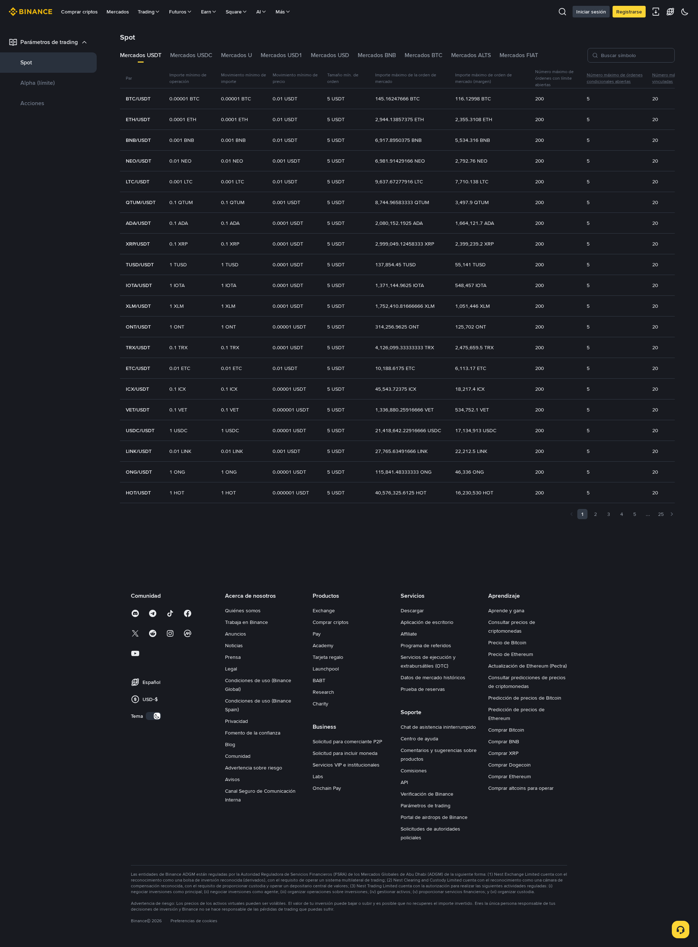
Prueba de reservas (423, 689)
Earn (206, 11)
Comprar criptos (79, 11)
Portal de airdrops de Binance (434, 817)
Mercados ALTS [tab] (471, 55)
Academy (323, 645)
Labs (318, 776)
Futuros (177, 11)
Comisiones (414, 770)
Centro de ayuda (419, 738)
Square (234, 11)
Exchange (324, 610)
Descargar (412, 610)
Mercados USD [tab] (330, 55)
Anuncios (235, 633)
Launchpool (326, 668)
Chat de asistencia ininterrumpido (438, 727)
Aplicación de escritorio (427, 622)
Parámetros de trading (425, 805)
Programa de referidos (426, 645)
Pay (317, 633)
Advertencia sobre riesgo (253, 767)
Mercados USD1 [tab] (281, 55)
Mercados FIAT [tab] (519, 55)
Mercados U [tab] (236, 55)
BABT (319, 680)
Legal (231, 668)
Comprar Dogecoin (509, 764)
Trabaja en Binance (246, 622)
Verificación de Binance (427, 794)
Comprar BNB (503, 741)
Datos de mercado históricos (433, 677)
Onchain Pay (327, 788)
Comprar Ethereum (509, 776)
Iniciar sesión (591, 11)
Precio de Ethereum (510, 654)
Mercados (118, 11)
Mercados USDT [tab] (140, 55)
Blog (230, 744)
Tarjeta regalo (328, 657)
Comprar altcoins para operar (521, 788)
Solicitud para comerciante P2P (347, 741)
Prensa (233, 657)
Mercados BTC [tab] (423, 55)
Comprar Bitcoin (506, 730)
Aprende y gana (506, 610)
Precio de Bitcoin (507, 642)
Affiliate (409, 633)
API (404, 782)
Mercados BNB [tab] (377, 55)
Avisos (232, 779)
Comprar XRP (503, 753)
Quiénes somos (243, 610)
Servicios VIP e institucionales (346, 764)
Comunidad (237, 756)
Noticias (234, 645)
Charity (320, 703)
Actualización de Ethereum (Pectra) (527, 665)
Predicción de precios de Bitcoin (524, 698)
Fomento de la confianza (252, 732)
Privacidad (236, 721)
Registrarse (629, 11)
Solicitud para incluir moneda (345, 753)
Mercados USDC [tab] (191, 55)
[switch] (153, 716)
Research (323, 692)
